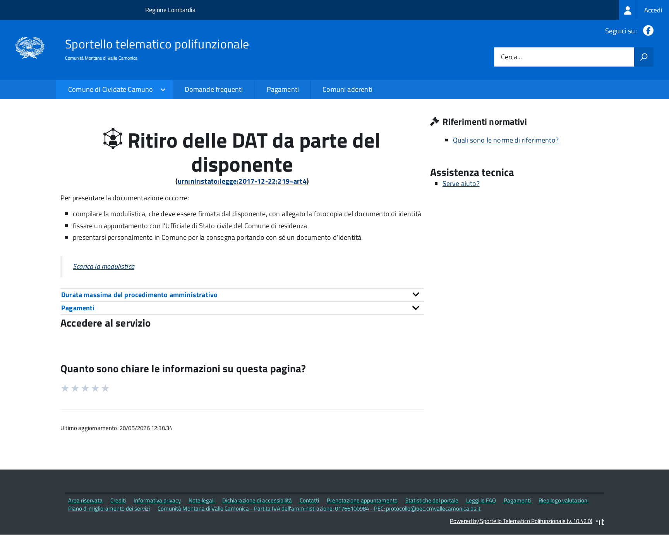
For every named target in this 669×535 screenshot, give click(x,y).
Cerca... (511, 57)
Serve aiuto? (461, 183)
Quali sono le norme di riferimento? (506, 140)
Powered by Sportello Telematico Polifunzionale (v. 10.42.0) (521, 520)
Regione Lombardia (170, 9)
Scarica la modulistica (103, 266)
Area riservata (85, 500)
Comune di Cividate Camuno (110, 89)
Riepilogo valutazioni (563, 500)
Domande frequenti (214, 89)
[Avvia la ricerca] (644, 57)
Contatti (309, 500)
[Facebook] (647, 31)
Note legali (201, 500)
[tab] (242, 294)
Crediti (118, 500)
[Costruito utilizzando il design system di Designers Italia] (600, 523)
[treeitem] (644, 10)
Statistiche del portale (431, 500)
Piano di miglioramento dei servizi (109, 508)
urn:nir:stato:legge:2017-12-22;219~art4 (242, 181)
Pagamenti (283, 89)
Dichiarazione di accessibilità (257, 500)
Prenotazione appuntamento (362, 500)
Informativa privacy (157, 500)
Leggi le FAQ (481, 500)
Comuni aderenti (347, 89)
